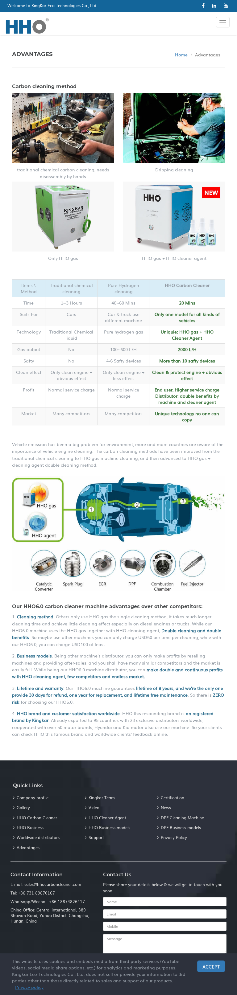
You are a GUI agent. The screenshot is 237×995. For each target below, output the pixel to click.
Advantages (28, 847)
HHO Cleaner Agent (107, 818)
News (166, 807)
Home (181, 54)
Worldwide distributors (38, 837)
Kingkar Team (102, 798)
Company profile (32, 798)
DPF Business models (181, 827)
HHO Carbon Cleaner (37, 818)
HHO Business (30, 827)
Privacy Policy (174, 837)
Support (96, 837)
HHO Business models (109, 827)
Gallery (23, 807)
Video (94, 807)
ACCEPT (211, 966)
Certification (172, 798)
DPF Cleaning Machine (182, 818)
